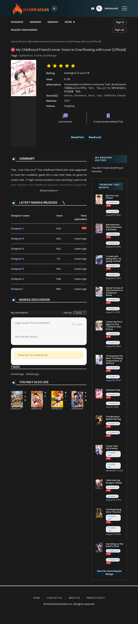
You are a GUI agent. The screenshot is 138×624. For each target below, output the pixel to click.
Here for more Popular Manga (109, 572)
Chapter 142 (113, 550)
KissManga (49, 55)
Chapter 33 (113, 333)
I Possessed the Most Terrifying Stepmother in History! (114, 359)
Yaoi (99, 95)
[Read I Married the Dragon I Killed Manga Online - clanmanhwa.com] (99, 484)
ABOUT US (74, 597)
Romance (17, 22)
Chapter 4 (17, 258)
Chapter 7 (17, 228)
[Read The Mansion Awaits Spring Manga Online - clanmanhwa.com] (99, 420)
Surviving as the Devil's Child (114, 545)
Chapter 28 (113, 234)
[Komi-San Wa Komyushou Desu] (77, 399)
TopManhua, (26, 55)
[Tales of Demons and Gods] (17, 399)
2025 (67, 100)
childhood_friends (115, 95)
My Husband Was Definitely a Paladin (114, 227)
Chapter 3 (17, 269)
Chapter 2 (17, 279)
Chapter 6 (17, 238)
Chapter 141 (113, 559)
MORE (68, 22)
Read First (77, 137)
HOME (36, 597)
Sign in (120, 22)
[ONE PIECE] (37, 399)
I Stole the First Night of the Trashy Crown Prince (114, 325)
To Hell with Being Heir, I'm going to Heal (113, 259)
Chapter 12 (113, 487)
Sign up (119, 29)
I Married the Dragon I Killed (114, 481)
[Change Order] (64, 202)
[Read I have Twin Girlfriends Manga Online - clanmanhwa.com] (99, 449)
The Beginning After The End (113, 510)
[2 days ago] (108, 370)
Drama (23, 41)
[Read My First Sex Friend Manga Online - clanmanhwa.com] (99, 199)
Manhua (53, 22)
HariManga (32, 374)
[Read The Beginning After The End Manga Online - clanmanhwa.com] (99, 513)
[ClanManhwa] (30, 8)
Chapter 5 (17, 248)
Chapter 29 (113, 265)
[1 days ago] (108, 490)
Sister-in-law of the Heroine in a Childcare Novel (114, 291)
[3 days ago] (108, 426)
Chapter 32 (113, 342)
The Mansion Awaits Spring (113, 417)
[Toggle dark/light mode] (54, 8)
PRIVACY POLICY (96, 597)
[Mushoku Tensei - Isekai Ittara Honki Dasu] (57, 399)
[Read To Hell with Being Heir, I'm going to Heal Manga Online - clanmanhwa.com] (99, 259)
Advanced (111, 8)
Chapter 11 (112, 496)
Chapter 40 (113, 394)
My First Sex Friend (112, 196)
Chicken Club (113, 390)
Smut (91, 95)
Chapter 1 (17, 289)
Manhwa (35, 22)
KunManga (17, 374)
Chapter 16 (113, 202)
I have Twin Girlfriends (112, 447)
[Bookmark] (108, 116)
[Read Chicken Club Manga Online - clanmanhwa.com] (99, 393)
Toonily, (38, 55)
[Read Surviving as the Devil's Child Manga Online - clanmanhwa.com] (99, 547)
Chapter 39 (113, 403)
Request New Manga (24, 30)
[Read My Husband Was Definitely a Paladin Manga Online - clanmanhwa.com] (99, 228)
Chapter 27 (113, 243)
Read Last (95, 137)
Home (14, 41)
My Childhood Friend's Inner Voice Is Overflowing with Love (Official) (65, 41)
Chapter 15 (112, 211)
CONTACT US (54, 597)
